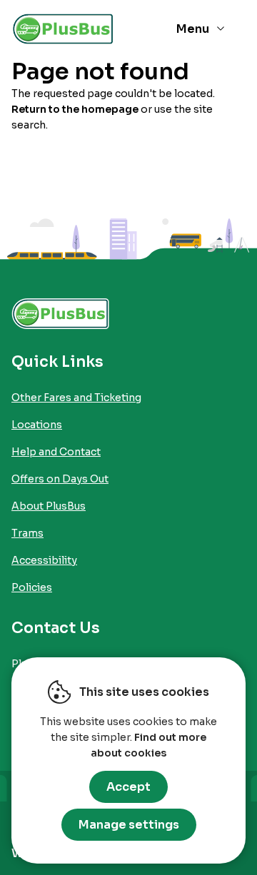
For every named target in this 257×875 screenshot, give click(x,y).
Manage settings (129, 824)
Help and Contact (56, 451)
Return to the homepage (74, 109)
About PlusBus (48, 506)
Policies (31, 587)
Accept (128, 786)
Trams (27, 533)
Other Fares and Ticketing (76, 397)
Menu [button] (192, 28)
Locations (36, 424)
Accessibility (44, 560)
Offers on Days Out (60, 478)
